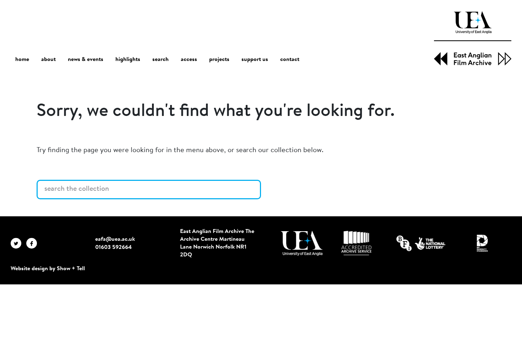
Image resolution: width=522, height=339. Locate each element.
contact (289, 59)
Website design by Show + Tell (48, 269)
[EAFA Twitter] (18, 243)
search (160, 59)
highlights (127, 59)
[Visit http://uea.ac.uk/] (301, 243)
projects (219, 59)
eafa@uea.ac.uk (115, 239)
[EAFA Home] (472, 38)
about (48, 59)
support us (254, 59)
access (189, 59)
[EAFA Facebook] (33, 243)
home (22, 59)
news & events (85, 59)
